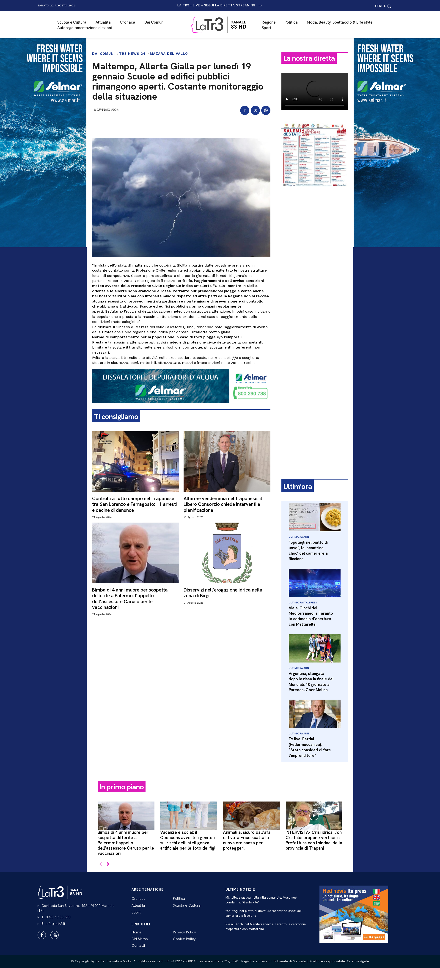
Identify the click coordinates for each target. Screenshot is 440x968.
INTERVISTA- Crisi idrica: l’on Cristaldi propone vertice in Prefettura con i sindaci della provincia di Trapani (314, 840)
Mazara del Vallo (169, 53)
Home (136, 932)
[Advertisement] (314, 262)
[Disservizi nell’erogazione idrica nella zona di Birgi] (227, 553)
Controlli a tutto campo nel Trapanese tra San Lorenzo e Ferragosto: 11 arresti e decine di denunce (134, 504)
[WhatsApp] (265, 110)
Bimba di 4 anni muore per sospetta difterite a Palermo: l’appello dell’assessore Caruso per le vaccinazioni (130, 598)
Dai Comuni (103, 53)
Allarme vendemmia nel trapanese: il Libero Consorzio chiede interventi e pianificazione (223, 504)
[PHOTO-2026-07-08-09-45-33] (314, 191)
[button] (383, 6)
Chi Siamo (140, 939)
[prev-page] (100, 864)
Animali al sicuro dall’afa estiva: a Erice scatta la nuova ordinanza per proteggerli (246, 840)
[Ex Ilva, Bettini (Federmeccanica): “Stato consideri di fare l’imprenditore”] (315, 714)
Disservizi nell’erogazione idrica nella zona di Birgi (223, 593)
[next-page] (108, 864)
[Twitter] (255, 110)
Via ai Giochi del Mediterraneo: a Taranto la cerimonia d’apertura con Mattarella (311, 616)
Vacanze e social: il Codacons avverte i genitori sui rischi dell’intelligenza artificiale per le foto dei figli (188, 840)
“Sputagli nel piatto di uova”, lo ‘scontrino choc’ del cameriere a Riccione (308, 550)
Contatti (138, 945)
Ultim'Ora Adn (299, 537)
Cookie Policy (184, 939)
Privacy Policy (184, 932)
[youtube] (54, 935)
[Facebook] (244, 110)
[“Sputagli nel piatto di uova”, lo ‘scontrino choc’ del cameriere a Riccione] (315, 517)
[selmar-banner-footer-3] (181, 406)
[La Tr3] (222, 24)
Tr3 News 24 (132, 53)
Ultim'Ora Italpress (303, 602)
